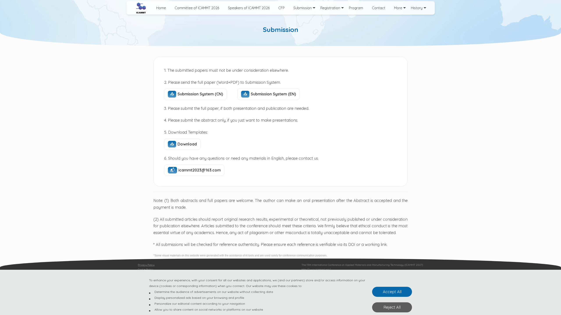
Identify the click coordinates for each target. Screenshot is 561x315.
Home (161, 8)
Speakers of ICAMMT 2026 (249, 8)
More (398, 8)
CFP (281, 8)
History (417, 8)
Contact (378, 8)
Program (356, 8)
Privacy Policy (146, 264)
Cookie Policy (145, 269)
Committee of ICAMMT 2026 (197, 8)
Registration (330, 8)
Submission (302, 8)
